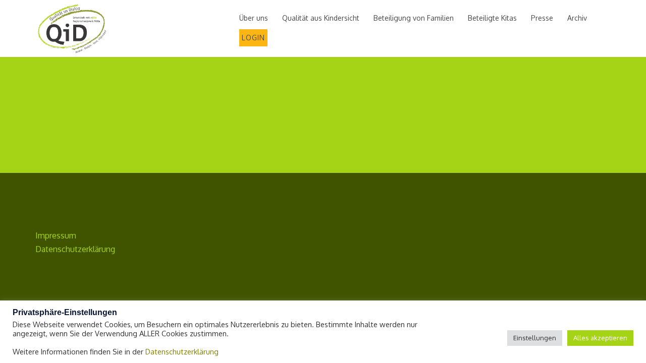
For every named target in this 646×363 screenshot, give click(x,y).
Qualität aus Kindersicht (320, 18)
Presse (542, 18)
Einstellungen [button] (534, 338)
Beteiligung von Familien (413, 18)
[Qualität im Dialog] (72, 28)
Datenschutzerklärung (75, 249)
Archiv (577, 18)
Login (253, 37)
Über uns (253, 18)
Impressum (55, 235)
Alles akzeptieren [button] (600, 338)
